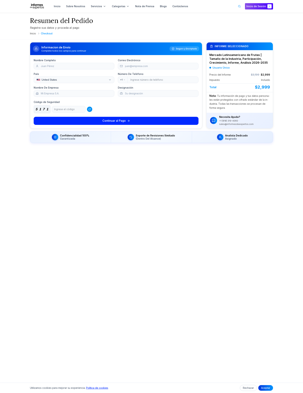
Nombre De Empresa (46, 87)
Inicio (33, 33)
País (36, 73)
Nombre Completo (45, 60)
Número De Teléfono (130, 73)
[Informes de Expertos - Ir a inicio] (37, 6)
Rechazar (248, 387)
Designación (125, 87)
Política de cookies (97, 387)
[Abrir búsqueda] (239, 6)
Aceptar (265, 387)
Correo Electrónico (129, 60)
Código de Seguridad (47, 101)
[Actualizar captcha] (89, 109)
